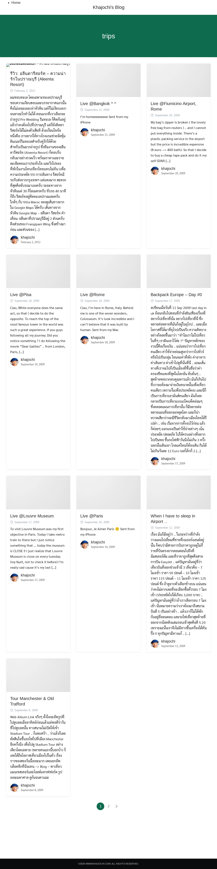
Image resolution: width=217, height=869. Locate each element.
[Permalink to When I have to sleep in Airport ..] (179, 492)
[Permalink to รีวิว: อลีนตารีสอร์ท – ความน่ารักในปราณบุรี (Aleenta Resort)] (38, 64)
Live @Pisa (20, 294)
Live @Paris (91, 516)
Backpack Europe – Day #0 (176, 294)
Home (16, 2)
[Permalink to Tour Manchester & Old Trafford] (38, 674)
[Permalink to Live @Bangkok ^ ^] (108, 80)
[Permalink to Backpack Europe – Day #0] (179, 271)
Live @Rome (92, 294)
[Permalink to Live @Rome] (108, 271)
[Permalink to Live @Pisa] (38, 271)
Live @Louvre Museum (32, 516)
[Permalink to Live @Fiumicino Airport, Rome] (179, 80)
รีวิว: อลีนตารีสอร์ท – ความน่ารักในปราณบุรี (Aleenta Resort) (38, 79)
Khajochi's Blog (108, 7)
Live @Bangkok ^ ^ (98, 103)
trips (108, 36)
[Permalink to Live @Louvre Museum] (38, 492)
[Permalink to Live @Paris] (108, 492)
